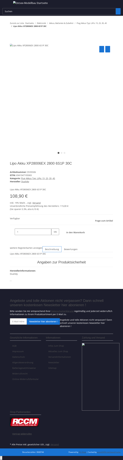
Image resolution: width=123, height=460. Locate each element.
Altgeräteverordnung (22, 362)
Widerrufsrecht (20, 373)
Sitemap (52, 368)
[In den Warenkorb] (12, 42)
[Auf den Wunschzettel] (107, 49)
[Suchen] (118, 11)
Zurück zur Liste (17, 23)
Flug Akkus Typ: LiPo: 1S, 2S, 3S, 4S (38, 178)
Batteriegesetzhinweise (24, 368)
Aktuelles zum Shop (58, 351)
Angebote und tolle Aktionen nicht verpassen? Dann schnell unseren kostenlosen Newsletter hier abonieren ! (86, 323)
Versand (36, 202)
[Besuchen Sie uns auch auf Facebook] (12, 438)
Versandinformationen (59, 356)
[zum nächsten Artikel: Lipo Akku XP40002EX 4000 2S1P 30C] (17, 32)
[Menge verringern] (12, 232)
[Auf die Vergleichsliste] (101, 49)
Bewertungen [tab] (71, 249)
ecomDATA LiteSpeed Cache (109, 452)
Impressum (18, 351)
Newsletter (53, 362)
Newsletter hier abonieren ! (43, 321)
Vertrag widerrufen (22, 433)
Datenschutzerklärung (62, 311)
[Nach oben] (1, 458)
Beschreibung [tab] (52, 249)
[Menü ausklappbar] (6, 3)
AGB (14, 345)
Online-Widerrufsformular (25, 379)
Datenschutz (18, 356)
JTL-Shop (82, 452)
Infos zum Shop (56, 345)
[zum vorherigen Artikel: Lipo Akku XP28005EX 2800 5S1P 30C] (12, 32)
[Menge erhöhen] (53, 238)
